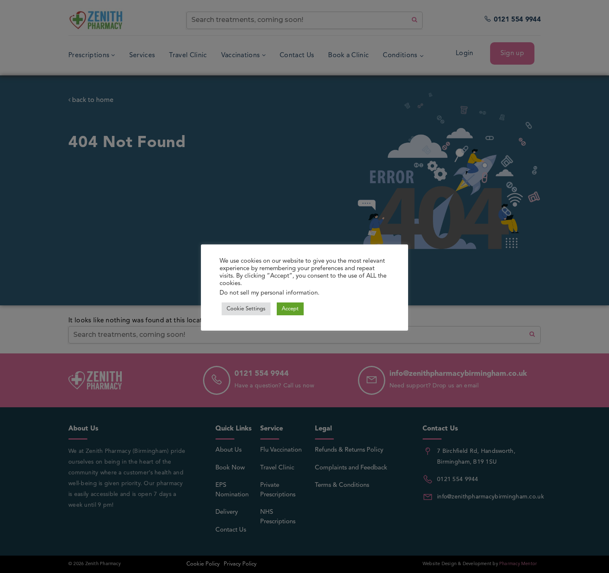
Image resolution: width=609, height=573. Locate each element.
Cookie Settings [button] (246, 309)
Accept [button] (290, 309)
